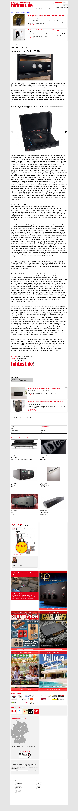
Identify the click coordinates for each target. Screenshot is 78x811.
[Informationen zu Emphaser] (43, 696)
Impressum (39, 781)
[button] (66, 132)
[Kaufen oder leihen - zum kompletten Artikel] (19, 35)
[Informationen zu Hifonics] (26, 699)
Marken (30, 9)
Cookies (38, 786)
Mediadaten (39, 782)
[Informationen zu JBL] (31, 699)
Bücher (17, 782)
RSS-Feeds (18, 790)
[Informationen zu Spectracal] (20, 703)
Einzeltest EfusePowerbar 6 (44, 457)
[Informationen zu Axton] (26, 696)
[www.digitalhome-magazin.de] (13, 714)
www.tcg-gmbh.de (45, 426)
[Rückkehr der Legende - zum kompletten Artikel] (19, 406)
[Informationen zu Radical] (14, 703)
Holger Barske (22, 563)
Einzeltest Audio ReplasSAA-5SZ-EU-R (45, 485)
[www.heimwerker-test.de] (25, 714)
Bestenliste (24, 9)
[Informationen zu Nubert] (55, 699)
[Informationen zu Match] (37, 699)
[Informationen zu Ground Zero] (14, 699)
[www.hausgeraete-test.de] (19, 714)
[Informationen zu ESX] (48, 696)
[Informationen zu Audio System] (20, 696)
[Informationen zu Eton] (55, 696)
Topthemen (18, 791)
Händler (41, 9)
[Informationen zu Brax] (31, 696)
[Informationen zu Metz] (43, 699)
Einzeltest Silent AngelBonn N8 (44, 512)
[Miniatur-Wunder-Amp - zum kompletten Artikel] (19, 21)
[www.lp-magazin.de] (31, 714)
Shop (50, 9)
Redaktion (17, 785)
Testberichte (18, 9)
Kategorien (35, 9)
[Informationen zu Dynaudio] (37, 696)
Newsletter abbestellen (18, 773)
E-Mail (21, 565)
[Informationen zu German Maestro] (61, 696)
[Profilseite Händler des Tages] (25, 757)
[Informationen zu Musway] (48, 699)
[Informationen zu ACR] (14, 696)
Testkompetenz (19, 783)
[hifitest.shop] (36, 714)
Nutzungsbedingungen (41, 789)
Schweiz (15, 745)
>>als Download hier (17, 554)
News (12, 9)
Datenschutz (39, 785)
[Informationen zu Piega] (61, 699)
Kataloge (17, 789)
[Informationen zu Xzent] (37, 703)
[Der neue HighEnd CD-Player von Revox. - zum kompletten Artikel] (19, 393)
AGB (37, 783)
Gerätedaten (18, 786)
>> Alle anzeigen (32, 26)
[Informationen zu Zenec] (43, 703)
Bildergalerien (18, 787)
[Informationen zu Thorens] (26, 703)
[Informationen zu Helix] (20, 699)
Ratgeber (46, 9)
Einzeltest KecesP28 (14, 485)
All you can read (56, 9)
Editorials (17, 793)
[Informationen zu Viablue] (31, 703)
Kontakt (38, 787)
